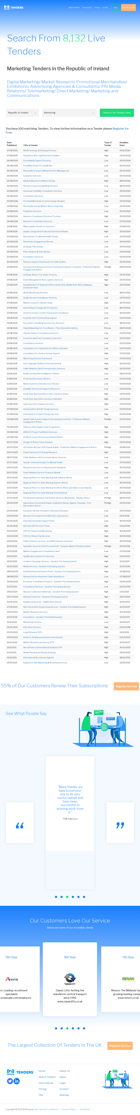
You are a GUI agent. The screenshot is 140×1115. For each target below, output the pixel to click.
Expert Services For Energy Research (40, 452)
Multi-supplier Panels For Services (38, 226)
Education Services (32, 627)
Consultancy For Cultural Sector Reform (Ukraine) (45, 348)
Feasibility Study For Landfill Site (37, 165)
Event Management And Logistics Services (43, 280)
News (63, 1077)
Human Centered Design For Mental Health (42, 462)
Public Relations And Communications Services (44, 457)
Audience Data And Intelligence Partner (41, 373)
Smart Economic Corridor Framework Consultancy (46, 313)
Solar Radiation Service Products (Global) (41, 472)
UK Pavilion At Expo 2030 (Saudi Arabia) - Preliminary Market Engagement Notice (60, 447)
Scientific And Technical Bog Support (40, 318)
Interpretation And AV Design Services (41, 409)
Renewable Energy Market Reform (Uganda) (43, 206)
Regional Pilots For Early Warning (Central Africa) (45, 493)
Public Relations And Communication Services (44, 368)
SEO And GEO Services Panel (36, 526)
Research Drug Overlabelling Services (40, 186)
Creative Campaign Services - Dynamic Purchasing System (50, 561)
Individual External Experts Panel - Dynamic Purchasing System (52, 571)
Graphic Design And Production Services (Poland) (45, 231)
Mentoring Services (32, 622)
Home (42, 1071)
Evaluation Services (32, 176)
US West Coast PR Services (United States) (43, 437)
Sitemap (64, 1095)
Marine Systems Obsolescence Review (41, 384)
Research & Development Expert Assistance (43, 576)
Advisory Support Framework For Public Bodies (44, 262)
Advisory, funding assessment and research (43, 637)
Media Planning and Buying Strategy (39, 652)
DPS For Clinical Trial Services (36, 536)
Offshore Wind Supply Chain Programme (41, 427)
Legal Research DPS (32, 632)
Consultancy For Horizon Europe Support (41, 353)
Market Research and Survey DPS (38, 642)
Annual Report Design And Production (40, 308)
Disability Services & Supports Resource (41, 389)
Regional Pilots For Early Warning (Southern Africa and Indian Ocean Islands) (57, 488)
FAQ (41, 1095)
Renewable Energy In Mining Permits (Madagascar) (46, 171)
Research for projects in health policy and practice (45, 516)
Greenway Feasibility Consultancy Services (42, 191)
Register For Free (128, 7)
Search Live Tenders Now (117, 112)
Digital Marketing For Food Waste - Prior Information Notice (50, 328)
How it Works (46, 1083)
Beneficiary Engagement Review (38, 241)
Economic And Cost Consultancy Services (42, 338)
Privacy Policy (69, 1109)
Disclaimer (85, 1109)
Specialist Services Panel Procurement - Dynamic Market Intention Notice (57, 546)
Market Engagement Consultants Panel (41, 551)
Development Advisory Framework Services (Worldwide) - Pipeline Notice (56, 498)
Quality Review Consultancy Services (40, 298)
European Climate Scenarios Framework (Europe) (45, 511)
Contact (105, 7)
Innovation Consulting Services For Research (43, 323)
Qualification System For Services (38, 556)
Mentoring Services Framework (37, 358)
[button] (56, 897)
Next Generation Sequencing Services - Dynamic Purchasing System (54, 607)
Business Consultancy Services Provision (42, 216)
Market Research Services (35, 612)
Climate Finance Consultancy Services (40, 333)
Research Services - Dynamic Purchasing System (45, 597)
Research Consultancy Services (37, 221)
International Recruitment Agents (38, 657)
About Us (65, 1071)
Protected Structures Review (36, 379)
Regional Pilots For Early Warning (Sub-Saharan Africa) (47, 477)
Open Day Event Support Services (38, 404)
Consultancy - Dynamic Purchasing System (42, 617)
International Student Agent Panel (38, 521)
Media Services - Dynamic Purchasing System (44, 566)
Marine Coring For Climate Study (37, 303)
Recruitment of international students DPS (42, 647)
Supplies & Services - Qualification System (42, 602)
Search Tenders (74, 7)
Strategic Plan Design (33, 246)
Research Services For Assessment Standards (44, 467)
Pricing (97, 7)
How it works (87, 7)
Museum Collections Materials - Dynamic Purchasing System (51, 592)
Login (115, 7)
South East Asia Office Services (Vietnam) (42, 399)
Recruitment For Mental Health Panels (40, 236)
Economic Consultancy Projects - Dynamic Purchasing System (51, 581)
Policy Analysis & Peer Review (36, 252)
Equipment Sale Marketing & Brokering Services (45, 662)
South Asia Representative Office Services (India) (45, 394)
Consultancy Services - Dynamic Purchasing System (47, 586)
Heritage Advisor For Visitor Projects (40, 275)
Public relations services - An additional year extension (48, 541)
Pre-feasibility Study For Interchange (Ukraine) (44, 201)
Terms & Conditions (48, 1109)
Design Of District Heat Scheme (38, 442)
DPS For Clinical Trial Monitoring (37, 531)
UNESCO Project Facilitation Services (40, 432)
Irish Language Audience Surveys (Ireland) (42, 363)
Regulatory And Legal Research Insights (41, 155)
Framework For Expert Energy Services (41, 414)
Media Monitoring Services (35, 292)
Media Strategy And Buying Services (39, 150)
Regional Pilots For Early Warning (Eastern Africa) (45, 482)
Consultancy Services (33, 196)
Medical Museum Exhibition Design (39, 181)
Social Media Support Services (37, 160)
